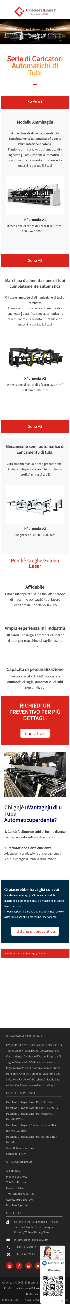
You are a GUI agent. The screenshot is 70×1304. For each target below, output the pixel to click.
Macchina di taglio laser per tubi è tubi (30, 1102)
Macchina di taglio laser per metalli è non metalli (31, 1139)
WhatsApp (54, 1270)
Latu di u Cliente (16, 1154)
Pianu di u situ (10, 1299)
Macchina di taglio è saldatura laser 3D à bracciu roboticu (31, 1128)
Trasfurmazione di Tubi (20, 1194)
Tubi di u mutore (16, 1182)
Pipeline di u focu (16, 1176)
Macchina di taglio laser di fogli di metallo (32, 1108)
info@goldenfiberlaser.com (31, 1239)
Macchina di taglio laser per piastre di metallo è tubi (29, 1116)
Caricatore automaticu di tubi (41, 34)
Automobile (13, 1171)
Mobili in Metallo (16, 1188)
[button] (35, 733)
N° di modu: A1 (35, 219)
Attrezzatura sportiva (19, 1199)
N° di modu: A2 (35, 378)
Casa (15, 34)
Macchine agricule (17, 1205)
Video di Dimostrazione (20, 1148)
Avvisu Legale (33, 1299)
